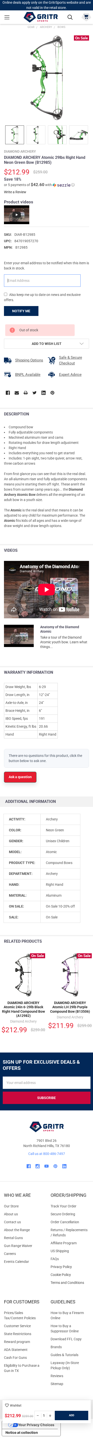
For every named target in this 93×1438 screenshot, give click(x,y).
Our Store (11, 1206)
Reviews (57, 1376)
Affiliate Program (64, 1243)
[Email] (17, 393)
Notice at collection (21, 1432)
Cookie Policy (70, 1274)
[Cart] (86, 17)
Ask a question (20, 777)
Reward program (17, 1342)
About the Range (17, 1230)
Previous (78, 941)
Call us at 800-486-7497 (46, 1154)
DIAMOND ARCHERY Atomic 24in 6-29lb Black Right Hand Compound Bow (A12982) (23, 1009)
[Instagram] (37, 1166)
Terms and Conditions (70, 1282)
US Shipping (60, 1251)
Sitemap (57, 1384)
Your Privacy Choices (36, 1425)
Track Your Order (63, 1206)
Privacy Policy (70, 1267)
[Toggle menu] (7, 17)
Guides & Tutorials (64, 1355)
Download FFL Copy (66, 1339)
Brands (56, 1347)
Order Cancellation (65, 1222)
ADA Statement (16, 1350)
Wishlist (15, 1405)
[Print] (26, 393)
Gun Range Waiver (18, 1246)
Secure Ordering (63, 1214)
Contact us (12, 1222)
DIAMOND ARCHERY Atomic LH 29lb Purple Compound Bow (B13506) (70, 1007)
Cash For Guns (15, 1358)
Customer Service (17, 1326)
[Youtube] (46, 1166)
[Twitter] (34, 393)
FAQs (55, 1259)
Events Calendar (16, 1262)
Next (88, 941)
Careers (10, 1254)
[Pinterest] (52, 393)
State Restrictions (17, 1334)
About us (11, 1214)
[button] (39, 184)
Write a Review (15, 192)
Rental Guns (13, 1238)
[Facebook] (8, 393)
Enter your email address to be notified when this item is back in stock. (46, 265)
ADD (71, 1415)
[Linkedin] (43, 393)
